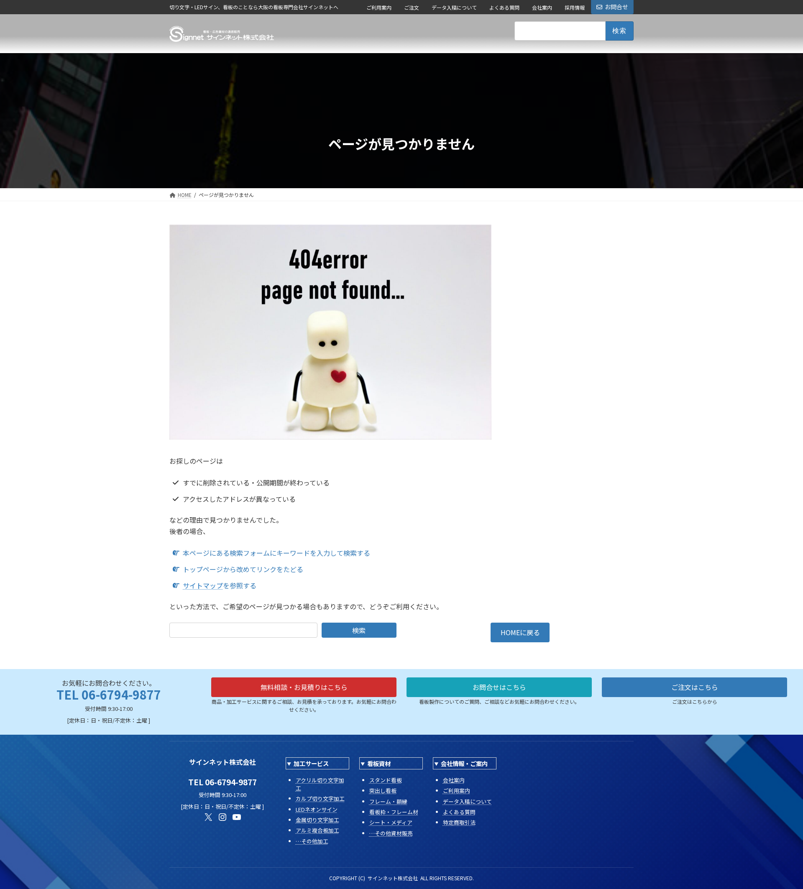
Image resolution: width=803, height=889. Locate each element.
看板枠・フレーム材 (393, 812)
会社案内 (542, 7)
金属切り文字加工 (317, 820)
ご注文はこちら (694, 687)
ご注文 (411, 7)
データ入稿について (454, 7)
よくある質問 (504, 7)
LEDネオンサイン (317, 809)
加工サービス (311, 763)
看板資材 (379, 763)
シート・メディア (390, 822)
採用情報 (575, 7)
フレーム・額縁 (388, 801)
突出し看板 (382, 790)
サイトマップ (203, 585)
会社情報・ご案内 (464, 763)
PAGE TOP (778, 854)
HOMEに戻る (520, 632)
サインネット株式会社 (393, 877)
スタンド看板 (385, 780)
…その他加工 (312, 841)
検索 (359, 630)
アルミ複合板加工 (317, 830)
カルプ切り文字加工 (320, 798)
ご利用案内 (378, 7)
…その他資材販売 (391, 833)
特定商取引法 (459, 822)
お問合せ (616, 7)
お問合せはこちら (499, 687)
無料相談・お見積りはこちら (304, 687)
